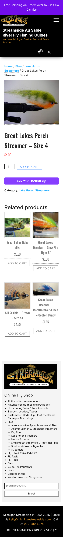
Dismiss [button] (31, 9)
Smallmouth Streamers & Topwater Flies (34, 442)
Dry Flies (16, 432)
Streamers (17, 449)
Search (32, 493)
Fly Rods (13, 459)
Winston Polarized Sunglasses (25, 477)
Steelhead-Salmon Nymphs (27, 446)
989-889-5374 (34, 524)
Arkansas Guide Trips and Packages (29, 404)
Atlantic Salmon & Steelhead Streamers (34, 428)
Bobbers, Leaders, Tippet (22, 411)
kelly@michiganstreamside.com (30, 519)
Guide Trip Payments (20, 467)
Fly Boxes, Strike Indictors (22, 453)
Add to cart (29, 166)
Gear (10, 463)
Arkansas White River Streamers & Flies (34, 425)
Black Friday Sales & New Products (28, 408)
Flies (18, 66)
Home (8, 66)
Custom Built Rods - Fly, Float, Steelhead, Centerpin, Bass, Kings (31, 417)
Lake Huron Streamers (34, 190)
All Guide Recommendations (24, 401)
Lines (11, 470)
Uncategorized (16, 473)
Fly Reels (13, 456)
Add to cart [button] (17, 263)
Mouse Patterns (20, 439)
